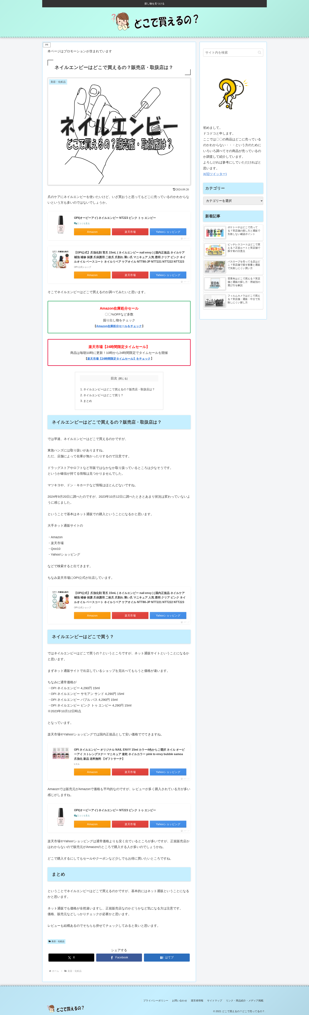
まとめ (87, 400)
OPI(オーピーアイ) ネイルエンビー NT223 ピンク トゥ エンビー (115, 217)
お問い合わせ (179, 1000)
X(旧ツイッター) (215, 174)
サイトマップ (214, 1000)
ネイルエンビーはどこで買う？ (103, 395)
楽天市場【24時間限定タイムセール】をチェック (119, 358)
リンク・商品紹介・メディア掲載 (244, 1000)
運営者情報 (197, 1000)
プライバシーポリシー (155, 1000)
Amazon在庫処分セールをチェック (119, 326)
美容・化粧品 (58, 941)
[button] (259, 52)
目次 (114, 378)
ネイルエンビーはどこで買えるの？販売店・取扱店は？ (119, 389)
